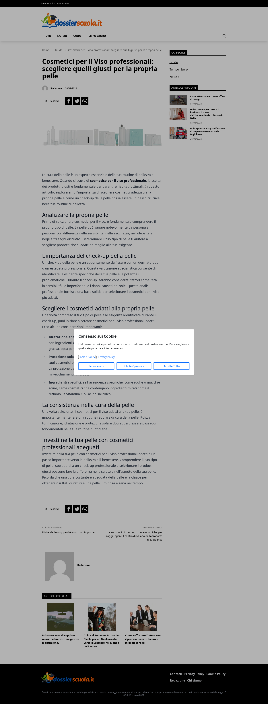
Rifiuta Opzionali (134, 366)
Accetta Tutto (172, 366)
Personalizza (96, 366)
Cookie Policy (86, 357)
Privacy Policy (106, 357)
